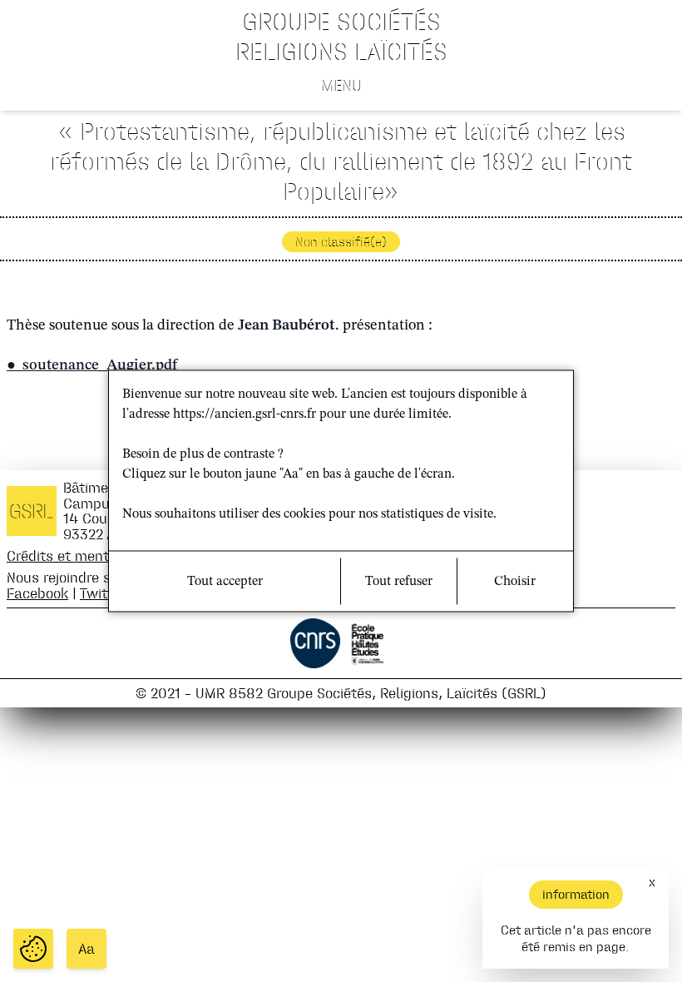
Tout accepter (225, 581)
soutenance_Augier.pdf (99, 365)
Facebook (37, 593)
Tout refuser (398, 581)
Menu (341, 85)
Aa (86, 948)
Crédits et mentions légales (97, 555)
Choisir (515, 581)
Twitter (102, 593)
